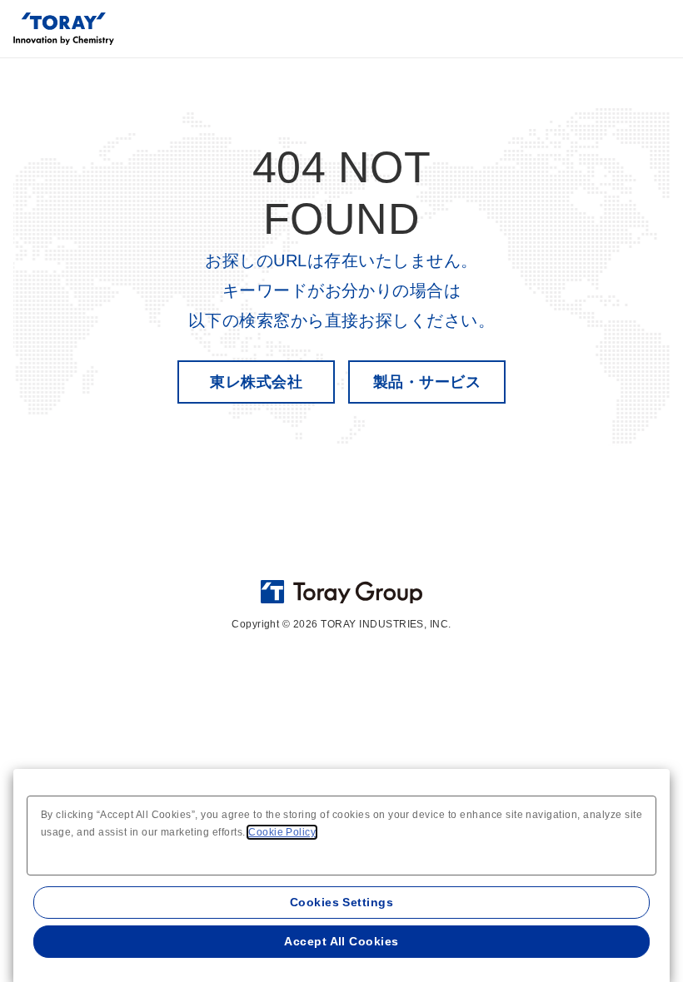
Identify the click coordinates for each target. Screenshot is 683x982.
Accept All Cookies (341, 941)
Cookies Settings (342, 902)
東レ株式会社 (256, 382)
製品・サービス (427, 382)
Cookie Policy (282, 832)
